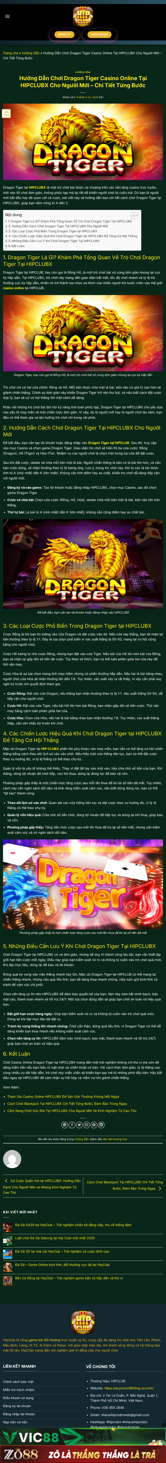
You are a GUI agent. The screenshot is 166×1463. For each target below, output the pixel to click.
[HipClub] (83, 16)
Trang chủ (10, 53)
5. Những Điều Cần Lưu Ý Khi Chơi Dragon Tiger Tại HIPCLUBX (54, 241)
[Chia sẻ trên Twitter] (79, 1125)
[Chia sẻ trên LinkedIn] (101, 1125)
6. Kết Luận (16, 246)
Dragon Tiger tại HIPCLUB (108, 443)
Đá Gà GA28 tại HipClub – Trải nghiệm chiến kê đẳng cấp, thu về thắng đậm (73, 1225)
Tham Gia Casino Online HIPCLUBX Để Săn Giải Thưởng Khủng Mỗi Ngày (63, 1097)
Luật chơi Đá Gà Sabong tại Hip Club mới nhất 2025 (55, 1238)
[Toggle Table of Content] (132, 215)
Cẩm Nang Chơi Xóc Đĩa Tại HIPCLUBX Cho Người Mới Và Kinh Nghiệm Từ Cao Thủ (71, 1111)
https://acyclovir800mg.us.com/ (129, 1388)
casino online (13, 288)
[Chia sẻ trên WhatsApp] (64, 1125)
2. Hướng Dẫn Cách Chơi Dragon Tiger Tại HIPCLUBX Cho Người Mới (58, 226)
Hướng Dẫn (30, 53)
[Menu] (7, 16)
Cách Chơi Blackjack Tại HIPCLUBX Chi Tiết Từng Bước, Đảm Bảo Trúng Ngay (67, 1104)
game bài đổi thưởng (45, 1340)
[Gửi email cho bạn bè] (86, 1125)
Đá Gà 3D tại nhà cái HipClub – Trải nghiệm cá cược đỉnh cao (62, 1251)
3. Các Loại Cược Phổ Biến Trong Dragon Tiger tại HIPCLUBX (53, 231)
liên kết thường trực (115, 1139)
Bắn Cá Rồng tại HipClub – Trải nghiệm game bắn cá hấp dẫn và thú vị (69, 1278)
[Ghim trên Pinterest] (94, 1125)
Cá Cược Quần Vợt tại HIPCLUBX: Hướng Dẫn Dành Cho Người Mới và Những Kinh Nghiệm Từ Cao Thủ (42, 1186)
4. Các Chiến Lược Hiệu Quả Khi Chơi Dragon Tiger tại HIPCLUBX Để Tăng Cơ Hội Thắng (73, 236)
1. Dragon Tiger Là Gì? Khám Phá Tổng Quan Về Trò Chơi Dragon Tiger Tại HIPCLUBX (70, 221)
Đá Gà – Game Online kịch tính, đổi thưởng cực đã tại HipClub (62, 1265)
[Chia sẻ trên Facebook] (72, 1125)
